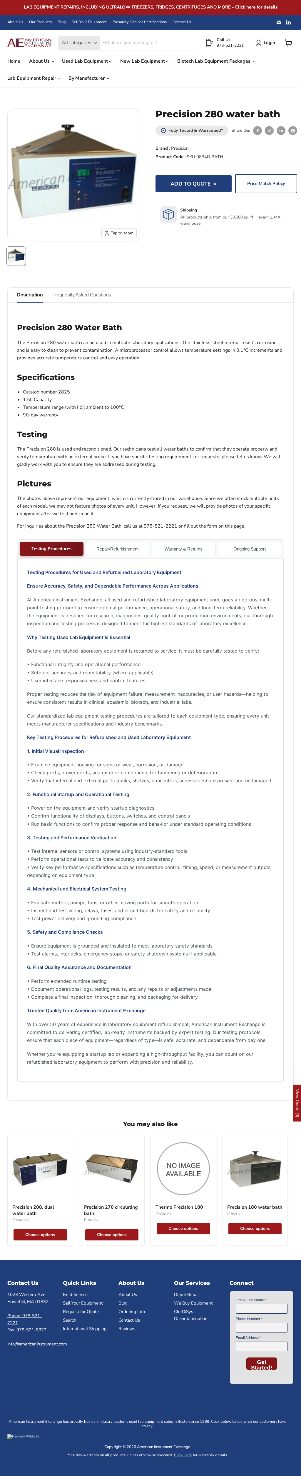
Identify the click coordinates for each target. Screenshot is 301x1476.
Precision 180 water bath (254, 1207)
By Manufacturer (87, 78)
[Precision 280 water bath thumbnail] (16, 256)
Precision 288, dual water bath (33, 1210)
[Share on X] (269, 130)
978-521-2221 (230, 45)
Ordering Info (131, 1312)
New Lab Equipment (143, 61)
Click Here (183, 1455)
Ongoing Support (249, 548)
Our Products (40, 22)
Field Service (75, 1294)
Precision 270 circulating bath (111, 1210)
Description (30, 294)
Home (13, 61)
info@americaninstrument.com (37, 1344)
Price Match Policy (266, 183)
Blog (62, 22)
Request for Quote (81, 1312)
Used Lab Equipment (85, 61)
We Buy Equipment (193, 1303)
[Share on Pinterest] (292, 130)
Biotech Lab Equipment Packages (214, 61)
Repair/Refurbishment (117, 548)
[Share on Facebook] (257, 130)
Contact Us (182, 22)
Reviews (126, 1329)
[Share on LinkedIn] (281, 130)
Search (69, 1320)
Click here (245, 7)
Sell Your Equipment (89, 22)
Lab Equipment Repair (32, 78)
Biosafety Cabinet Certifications (140, 22)
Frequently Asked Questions (81, 294)
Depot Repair (187, 1294)
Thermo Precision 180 (179, 1207)
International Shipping (85, 1329)
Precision (180, 148)
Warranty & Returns (184, 548)
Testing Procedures (51, 548)
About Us (15, 22)
